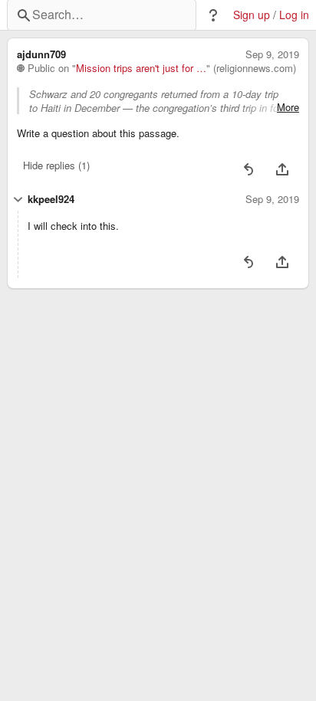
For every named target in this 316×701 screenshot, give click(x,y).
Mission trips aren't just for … (141, 68)
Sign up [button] (251, 15)
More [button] (288, 107)
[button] (213, 15)
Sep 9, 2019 (272, 54)
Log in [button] (294, 15)
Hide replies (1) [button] (56, 165)
